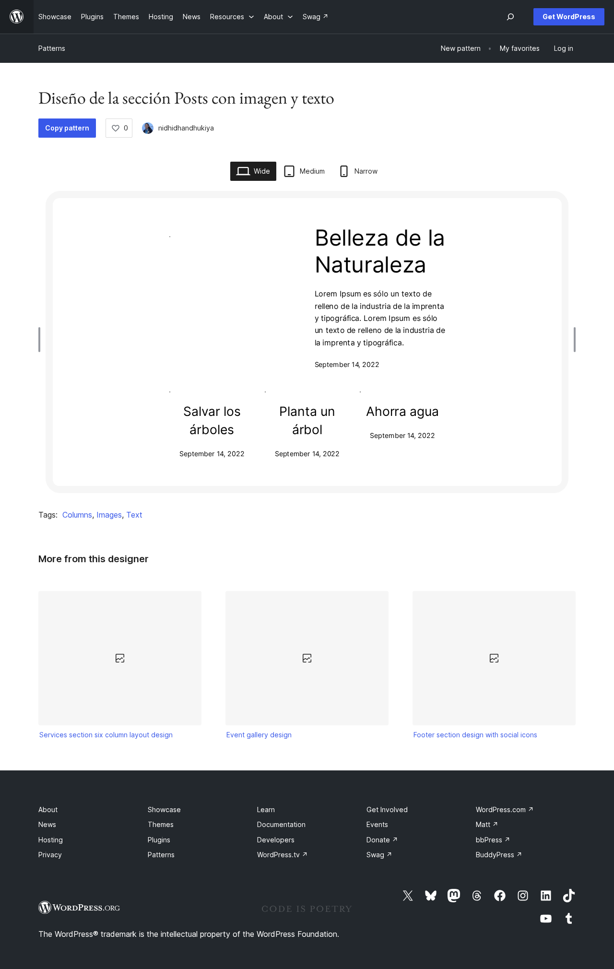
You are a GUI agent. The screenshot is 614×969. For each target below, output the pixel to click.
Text (134, 515)
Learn (266, 809)
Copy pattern (67, 128)
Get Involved (387, 809)
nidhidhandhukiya (186, 128)
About (48, 809)
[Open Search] (510, 17)
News (47, 824)
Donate (382, 840)
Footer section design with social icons (475, 735)
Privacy (50, 855)
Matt (487, 824)
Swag (379, 855)
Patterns (51, 48)
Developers (276, 840)
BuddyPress (499, 855)
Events (377, 824)
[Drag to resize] (41, 339)
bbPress (493, 840)
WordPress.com (505, 809)
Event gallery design (259, 735)
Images (109, 515)
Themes (161, 824)
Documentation (281, 824)
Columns (77, 515)
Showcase (164, 809)
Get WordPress (569, 16)
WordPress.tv (282, 855)
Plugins (159, 840)
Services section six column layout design (106, 735)
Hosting (50, 840)
